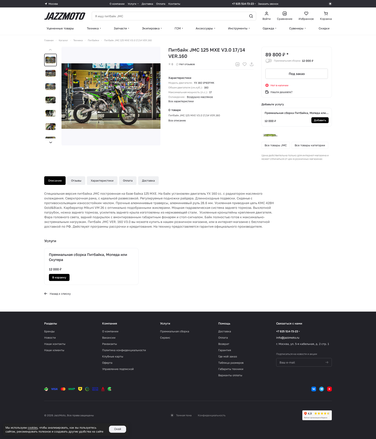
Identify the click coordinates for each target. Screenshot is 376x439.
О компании (110, 331)
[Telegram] (321, 389)
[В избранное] (245, 64)
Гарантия (224, 350)
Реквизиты (109, 343)
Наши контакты (54, 343)
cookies (33, 427)
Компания (109, 323)
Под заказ (297, 74)
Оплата (128, 180)
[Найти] (251, 16)
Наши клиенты (54, 350)
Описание (55, 180)
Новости (50, 337)
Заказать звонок (268, 3)
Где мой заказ (227, 356)
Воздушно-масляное (200, 96)
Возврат (223, 343)
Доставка (148, 180)
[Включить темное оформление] (330, 3)
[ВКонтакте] (313, 389)
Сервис (165, 337)
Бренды (49, 331)
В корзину (59, 277)
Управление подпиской (118, 369)
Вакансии (109, 337)
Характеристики (102, 180)
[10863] (110, 96)
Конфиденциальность (212, 415)
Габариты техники (230, 369)
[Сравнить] (237, 64)
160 (206, 87)
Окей (117, 429)
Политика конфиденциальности (124, 350)
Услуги (165, 323)
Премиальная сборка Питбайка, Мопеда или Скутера (295, 113)
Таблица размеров (231, 362)
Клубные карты (112, 356)
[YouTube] (329, 389)
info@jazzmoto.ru (287, 337)
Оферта (107, 362)
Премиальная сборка (174, 331)
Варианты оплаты (230, 375)
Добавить (320, 120)
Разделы (50, 323)
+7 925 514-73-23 (243, 3)
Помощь (224, 323)
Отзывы (76, 180)
